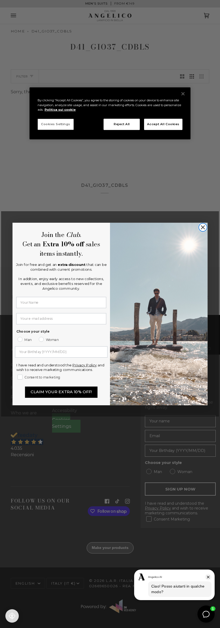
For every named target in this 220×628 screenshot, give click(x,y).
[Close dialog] (203, 227)
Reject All (122, 124)
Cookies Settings (55, 124)
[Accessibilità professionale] (12, 616)
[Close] (183, 94)
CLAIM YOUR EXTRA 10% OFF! (61, 392)
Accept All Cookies (163, 124)
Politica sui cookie (60, 109)
